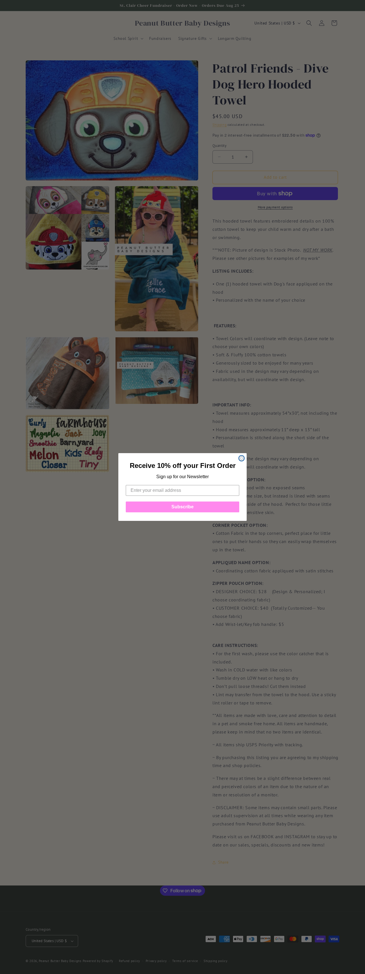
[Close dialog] (241, 458)
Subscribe (182, 506)
